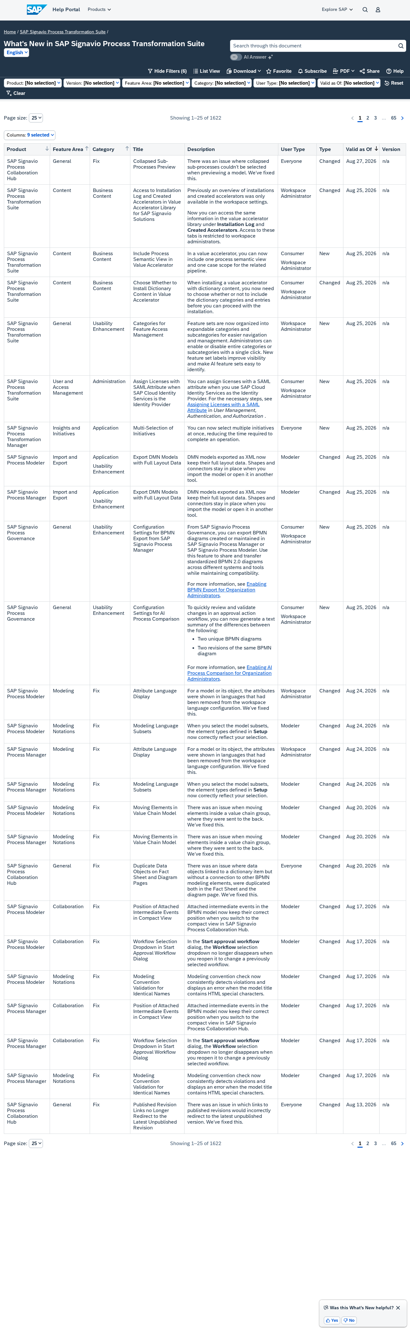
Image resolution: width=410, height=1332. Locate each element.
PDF (341, 71)
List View (206, 71)
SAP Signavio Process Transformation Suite (63, 31)
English (15, 52)
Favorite (278, 71)
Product (16, 149)
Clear (15, 93)
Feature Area (68, 149)
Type (325, 149)
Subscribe (312, 71)
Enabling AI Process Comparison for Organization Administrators (229, 673)
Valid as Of (359, 149)
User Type (293, 149)
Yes (332, 1320)
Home (10, 31)
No (349, 1320)
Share (370, 71)
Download (241, 71)
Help (395, 71)
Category (103, 149)
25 (34, 118)
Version (391, 149)
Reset (394, 83)
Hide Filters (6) (167, 71)
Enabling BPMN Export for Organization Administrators (226, 589)
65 (393, 118)
